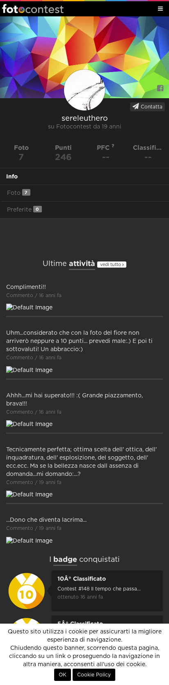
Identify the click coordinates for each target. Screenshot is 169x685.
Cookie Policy (94, 674)
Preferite (23, 210)
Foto (17, 193)
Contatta (150, 106)
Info (12, 176)
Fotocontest (33, 8)
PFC (104, 147)
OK (62, 674)
